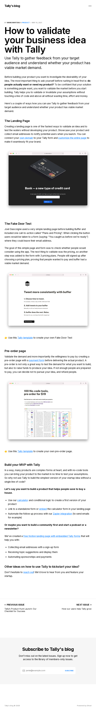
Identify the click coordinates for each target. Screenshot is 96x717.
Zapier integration (62, 513)
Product (26, 23)
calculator (22, 500)
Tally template (25, 337)
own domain (26, 138)
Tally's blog (12, 5)
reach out (28, 572)
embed (43, 509)
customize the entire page (72, 138)
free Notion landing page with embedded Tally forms (51, 536)
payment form (36, 360)
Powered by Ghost (84, 706)
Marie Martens (13, 23)
